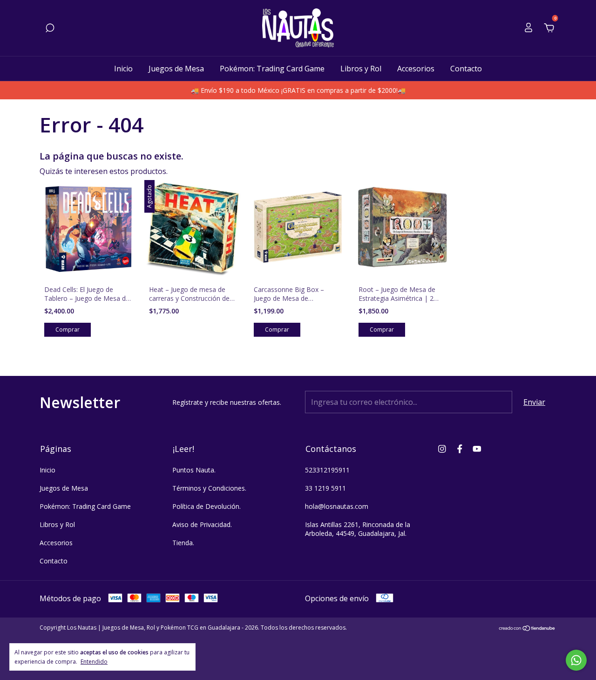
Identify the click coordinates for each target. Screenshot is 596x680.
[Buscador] (50, 28)
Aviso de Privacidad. (202, 524)
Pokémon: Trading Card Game (272, 68)
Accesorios (415, 68)
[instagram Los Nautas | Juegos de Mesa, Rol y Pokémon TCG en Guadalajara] (442, 448)
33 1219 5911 (325, 488)
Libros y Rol (360, 68)
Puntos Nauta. (194, 469)
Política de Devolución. (206, 506)
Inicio (123, 68)
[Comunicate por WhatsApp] (576, 660)
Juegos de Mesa (176, 68)
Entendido (94, 661)
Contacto (466, 68)
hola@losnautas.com (336, 506)
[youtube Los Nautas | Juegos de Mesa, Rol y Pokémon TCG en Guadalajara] (477, 448)
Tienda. (183, 542)
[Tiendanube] (527, 629)
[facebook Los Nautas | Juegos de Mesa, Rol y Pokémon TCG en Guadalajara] (459, 448)
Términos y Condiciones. (209, 488)
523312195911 (327, 469)
